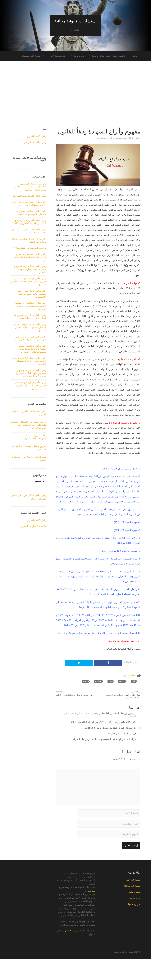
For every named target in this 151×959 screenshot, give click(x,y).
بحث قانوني (134, 892)
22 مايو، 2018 (134, 138)
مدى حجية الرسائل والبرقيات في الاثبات (74, 693)
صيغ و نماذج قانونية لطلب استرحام (29, 196)
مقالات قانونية (129, 675)
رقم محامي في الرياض (35, 142)
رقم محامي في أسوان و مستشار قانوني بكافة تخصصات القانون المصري (30, 306)
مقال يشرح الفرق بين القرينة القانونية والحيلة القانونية (122, 695)
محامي (134, 56)
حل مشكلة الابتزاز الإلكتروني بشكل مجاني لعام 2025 (110, 728)
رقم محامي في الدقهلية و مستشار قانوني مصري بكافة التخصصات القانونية (29, 361)
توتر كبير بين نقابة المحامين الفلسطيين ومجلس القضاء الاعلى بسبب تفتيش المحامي (30, 186)
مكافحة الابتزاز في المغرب (33, 526)
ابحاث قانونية (80, 56)
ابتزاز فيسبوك (133, 904)
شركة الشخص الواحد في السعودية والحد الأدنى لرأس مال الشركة (104, 739)
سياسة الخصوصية (69, 930)
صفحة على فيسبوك (31, 56)
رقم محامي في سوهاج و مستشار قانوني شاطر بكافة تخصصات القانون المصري (28, 281)
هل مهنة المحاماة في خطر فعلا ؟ (120, 733)
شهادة (85, 681)
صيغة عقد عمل (132, 879)
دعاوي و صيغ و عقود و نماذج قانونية (108, 56)
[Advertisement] (75, 96)
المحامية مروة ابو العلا (118, 138)
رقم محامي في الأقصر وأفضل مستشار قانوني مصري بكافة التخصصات (31, 294)
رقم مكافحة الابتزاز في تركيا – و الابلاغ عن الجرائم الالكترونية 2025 (103, 722)
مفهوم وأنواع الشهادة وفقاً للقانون (99, 131)
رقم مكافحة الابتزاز (57, 56)
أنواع (133, 681)
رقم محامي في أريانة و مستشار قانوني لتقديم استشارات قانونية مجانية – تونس (30, 385)
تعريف (121, 681)
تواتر (110, 681)
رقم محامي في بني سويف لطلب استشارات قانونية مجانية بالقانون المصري (30, 327)
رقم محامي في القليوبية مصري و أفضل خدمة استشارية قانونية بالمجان (30, 269)
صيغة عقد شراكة (132, 885)
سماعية (98, 681)
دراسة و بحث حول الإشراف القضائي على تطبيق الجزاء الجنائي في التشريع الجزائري (28, 425)
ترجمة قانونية (133, 898)
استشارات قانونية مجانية (76, 21)
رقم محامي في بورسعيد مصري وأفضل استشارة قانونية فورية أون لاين (29, 257)
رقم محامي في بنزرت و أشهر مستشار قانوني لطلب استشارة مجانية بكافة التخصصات (31, 373)
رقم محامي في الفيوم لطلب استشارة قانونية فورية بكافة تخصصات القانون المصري (32, 349)
